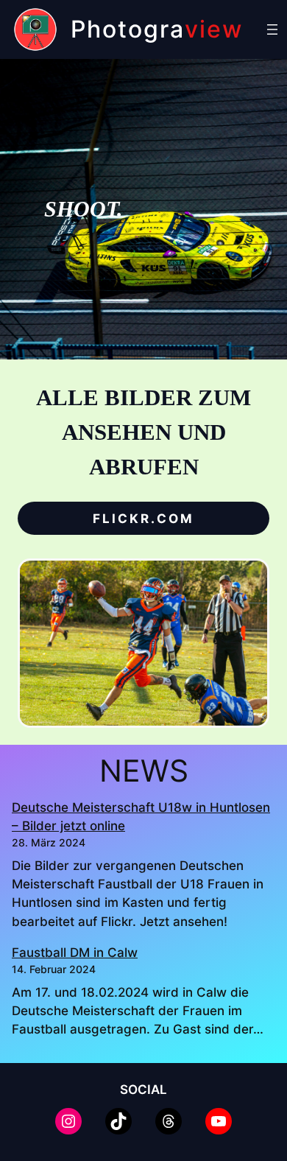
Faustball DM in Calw (75, 952)
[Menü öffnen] (272, 29)
